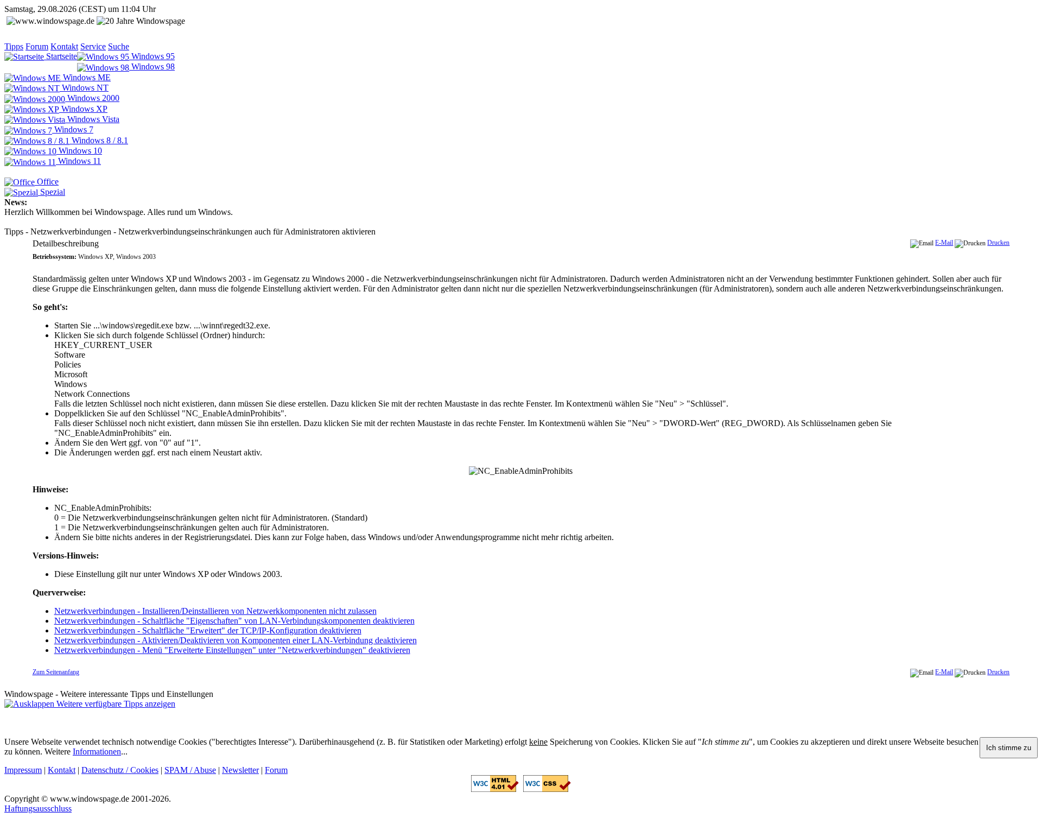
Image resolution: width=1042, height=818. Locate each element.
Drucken (998, 242)
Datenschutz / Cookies (119, 770)
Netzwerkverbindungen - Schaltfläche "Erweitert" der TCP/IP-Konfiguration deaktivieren (207, 630)
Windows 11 (78, 161)
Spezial (51, 191)
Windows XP (83, 108)
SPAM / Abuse (190, 770)
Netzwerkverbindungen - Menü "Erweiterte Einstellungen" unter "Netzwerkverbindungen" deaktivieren (232, 650)
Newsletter (240, 770)
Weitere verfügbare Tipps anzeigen (114, 703)
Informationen (97, 751)
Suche (118, 46)
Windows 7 (72, 129)
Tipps (13, 46)
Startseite (60, 56)
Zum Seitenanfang (56, 672)
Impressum (23, 770)
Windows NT (84, 87)
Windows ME (86, 77)
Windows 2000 (92, 98)
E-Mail (944, 242)
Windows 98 (152, 66)
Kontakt (64, 46)
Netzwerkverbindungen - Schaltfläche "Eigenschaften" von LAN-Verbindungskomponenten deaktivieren (234, 620)
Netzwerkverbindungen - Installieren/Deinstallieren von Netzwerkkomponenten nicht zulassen (215, 611)
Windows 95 (152, 56)
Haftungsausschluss (38, 808)
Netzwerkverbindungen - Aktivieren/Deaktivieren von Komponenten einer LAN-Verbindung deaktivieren (235, 640)
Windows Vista (92, 119)
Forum (37, 46)
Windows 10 (79, 150)
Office (47, 181)
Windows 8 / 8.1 (98, 140)
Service (93, 46)
